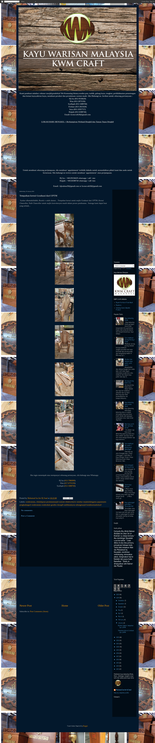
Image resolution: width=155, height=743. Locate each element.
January (121, 623)
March (120, 616)
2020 (118, 647)
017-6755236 (70, 483)
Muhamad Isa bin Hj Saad (123, 690)
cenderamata (30, 502)
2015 (117, 663)
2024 (117, 598)
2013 (117, 669)
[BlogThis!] (66, 498)
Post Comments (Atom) (39, 611)
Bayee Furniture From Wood (124, 302)
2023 (117, 637)
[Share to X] (68, 498)
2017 (117, 656)
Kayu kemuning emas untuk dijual (129, 404)
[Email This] (64, 498)
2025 (117, 594)
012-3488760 (70, 486)
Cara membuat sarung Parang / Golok (130, 340)
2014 (117, 666)
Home (65, 605)
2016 (117, 659)
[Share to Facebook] (70, 498)
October (121, 607)
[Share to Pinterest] (72, 498)
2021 (117, 644)
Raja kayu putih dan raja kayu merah (129, 426)
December (121, 601)
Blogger (85, 726)
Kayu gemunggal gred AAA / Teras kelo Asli (129, 504)
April (119, 613)
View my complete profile (121, 693)
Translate (128, 268)
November (121, 604)
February (121, 620)
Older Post (103, 605)
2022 (117, 640)
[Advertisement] (64, 585)
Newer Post (26, 605)
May (119, 610)
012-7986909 (70, 480)
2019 (117, 650)
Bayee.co (118, 305)
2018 (117, 653)
